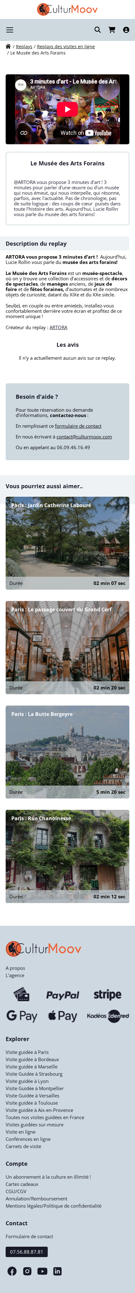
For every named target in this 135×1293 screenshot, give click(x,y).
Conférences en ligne (28, 1139)
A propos (15, 968)
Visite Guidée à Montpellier (35, 1088)
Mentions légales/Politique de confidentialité (53, 1206)
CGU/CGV (16, 1191)
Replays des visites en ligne (66, 46)
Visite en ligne (20, 1132)
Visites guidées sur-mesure (34, 1124)
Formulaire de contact (29, 1236)
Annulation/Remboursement (36, 1198)
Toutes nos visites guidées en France (45, 1117)
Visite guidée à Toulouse (32, 1103)
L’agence (15, 975)
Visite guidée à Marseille (31, 1066)
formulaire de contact (78, 426)
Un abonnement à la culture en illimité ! (48, 1177)
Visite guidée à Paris (27, 1052)
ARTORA (58, 327)
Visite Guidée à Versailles (32, 1095)
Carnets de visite (23, 1146)
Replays (24, 46)
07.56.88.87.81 (26, 1252)
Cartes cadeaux (22, 1184)
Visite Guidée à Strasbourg (34, 1074)
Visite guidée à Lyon (27, 1081)
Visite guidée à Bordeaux (32, 1059)
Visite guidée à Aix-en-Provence (39, 1110)
